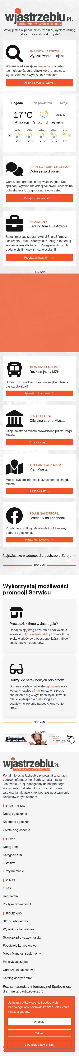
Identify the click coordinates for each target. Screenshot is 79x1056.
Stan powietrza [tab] (41, 103)
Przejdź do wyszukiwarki (37, 83)
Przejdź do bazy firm (37, 257)
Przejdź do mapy (37, 491)
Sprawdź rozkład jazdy (37, 393)
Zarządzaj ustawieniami (39, 1044)
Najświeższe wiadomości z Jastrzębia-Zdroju (37, 555)
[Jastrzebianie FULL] (39, 738)
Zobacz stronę (37, 442)
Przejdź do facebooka (37, 539)
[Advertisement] (39, 313)
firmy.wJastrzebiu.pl (38, 634)
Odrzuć (39, 1033)
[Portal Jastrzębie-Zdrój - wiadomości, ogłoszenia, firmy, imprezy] (31, 763)
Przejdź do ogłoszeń (37, 198)
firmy (37, 690)
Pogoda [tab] (17, 103)
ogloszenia (52, 686)
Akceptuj (39, 1021)
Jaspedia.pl (45, 66)
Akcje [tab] (64, 103)
